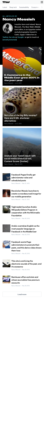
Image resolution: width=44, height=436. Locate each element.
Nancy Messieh (8, 83)
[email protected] (10, 40)
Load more (22, 294)
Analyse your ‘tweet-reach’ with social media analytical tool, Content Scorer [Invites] (20, 158)
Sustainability (24, 7)
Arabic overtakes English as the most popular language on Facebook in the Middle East (25, 229)
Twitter (5, 37)
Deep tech (13, 7)
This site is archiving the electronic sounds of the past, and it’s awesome (26, 264)
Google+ (21, 37)
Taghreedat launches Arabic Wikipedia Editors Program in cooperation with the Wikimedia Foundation (25, 211)
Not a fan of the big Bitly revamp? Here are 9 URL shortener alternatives (20, 118)
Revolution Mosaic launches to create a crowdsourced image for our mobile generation (26, 194)
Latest (5, 7)
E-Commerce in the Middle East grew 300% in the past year (21, 78)
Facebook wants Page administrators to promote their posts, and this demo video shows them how (26, 246)
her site (12, 37)
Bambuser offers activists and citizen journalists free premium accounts (25, 280)
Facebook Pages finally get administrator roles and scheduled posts (23, 178)
